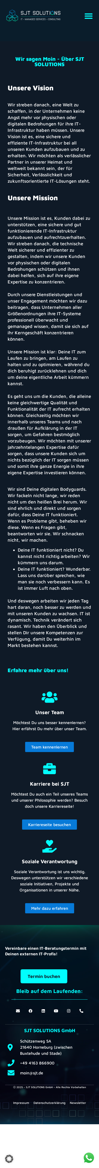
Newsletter (78, 1103)
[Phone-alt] (81, 1011)
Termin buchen (44, 976)
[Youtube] (56, 1011)
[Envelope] (18, 1011)
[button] (88, 16)
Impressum (21, 1103)
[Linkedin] (43, 1011)
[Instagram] (68, 1011)
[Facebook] (30, 1011)
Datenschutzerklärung (49, 1103)
